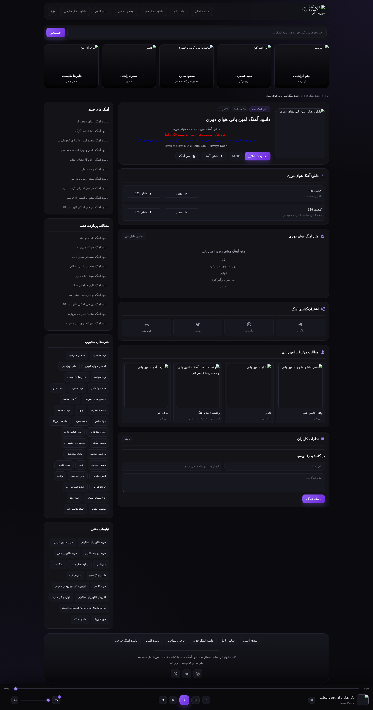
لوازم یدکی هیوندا (61, 597)
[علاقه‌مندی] (311, 700)
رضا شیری (77, 388)
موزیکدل (101, 564)
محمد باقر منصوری (74, 442)
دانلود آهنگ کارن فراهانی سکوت (89, 285)
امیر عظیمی (99, 475)
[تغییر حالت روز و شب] (52, 11)
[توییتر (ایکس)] (175, 673)
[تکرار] (206, 700)
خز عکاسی (100, 586)
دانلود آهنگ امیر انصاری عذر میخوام (87, 323)
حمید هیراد (81, 421)
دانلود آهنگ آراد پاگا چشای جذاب (89, 159)
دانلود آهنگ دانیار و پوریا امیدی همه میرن (84, 150)
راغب (60, 475)
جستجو (56, 32)
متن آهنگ (184, 156)
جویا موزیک (100, 619)
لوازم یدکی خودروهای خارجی (70, 586)
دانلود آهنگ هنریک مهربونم (93, 247)
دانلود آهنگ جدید (153, 11)
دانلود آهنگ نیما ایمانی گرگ (92, 131)
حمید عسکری (98, 410)
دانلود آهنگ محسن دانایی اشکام (89, 266)
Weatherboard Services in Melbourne (84, 608)
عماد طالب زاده (75, 508)
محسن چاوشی (77, 355)
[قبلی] (173, 700)
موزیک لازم (75, 575)
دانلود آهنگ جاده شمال (95, 169)
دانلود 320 (141, 193)
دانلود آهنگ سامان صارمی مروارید (88, 313)
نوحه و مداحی (126, 11)
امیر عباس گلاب (72, 431)
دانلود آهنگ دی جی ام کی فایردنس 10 (86, 207)
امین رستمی (77, 475)
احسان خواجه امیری (95, 366)
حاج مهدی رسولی (96, 497)
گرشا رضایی (70, 399)
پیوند (80, 410)
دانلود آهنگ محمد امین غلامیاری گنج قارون (83, 140)
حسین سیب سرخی (95, 399)
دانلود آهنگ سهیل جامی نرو (92, 275)
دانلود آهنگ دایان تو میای (94, 237)
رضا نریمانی (63, 410)
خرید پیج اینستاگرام (95, 553)
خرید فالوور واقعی (67, 553)
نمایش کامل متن (134, 236)
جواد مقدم (100, 421)
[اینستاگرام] (197, 673)
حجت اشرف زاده (75, 486)
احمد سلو (58, 388)
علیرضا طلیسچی (76, 377)
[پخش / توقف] (184, 700)
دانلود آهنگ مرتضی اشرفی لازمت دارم (85, 188)
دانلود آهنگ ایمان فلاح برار (93, 121)
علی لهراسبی (69, 366)
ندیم (81, 464)
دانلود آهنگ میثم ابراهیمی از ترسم (88, 197)
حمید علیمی (64, 464)
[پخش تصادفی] (163, 700)
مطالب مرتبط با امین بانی (300, 352)
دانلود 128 (141, 212)
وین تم (174, 662)
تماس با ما (179, 11)
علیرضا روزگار (60, 421)
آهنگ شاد (58, 564)
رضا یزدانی (100, 377)
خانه (327, 95)
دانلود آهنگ (213, 129)
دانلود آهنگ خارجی (75, 11)
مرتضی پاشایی (98, 453)
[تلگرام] (186, 673)
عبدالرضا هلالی (98, 431)
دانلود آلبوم (102, 11)
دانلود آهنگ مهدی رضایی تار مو (90, 178)
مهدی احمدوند (98, 464)
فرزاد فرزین (99, 486)
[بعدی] (195, 700)
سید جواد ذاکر (98, 388)
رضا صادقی (99, 355)
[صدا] (14, 700)
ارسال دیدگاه (313, 498)
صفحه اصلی (202, 11)
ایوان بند (74, 497)
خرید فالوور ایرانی (63, 542)
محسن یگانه (99, 442)
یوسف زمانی (99, 508)
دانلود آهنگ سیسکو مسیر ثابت (90, 256)
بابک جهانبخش (74, 453)
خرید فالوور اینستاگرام (93, 542)
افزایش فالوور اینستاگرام (92, 597)
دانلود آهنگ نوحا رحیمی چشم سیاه (88, 294)
